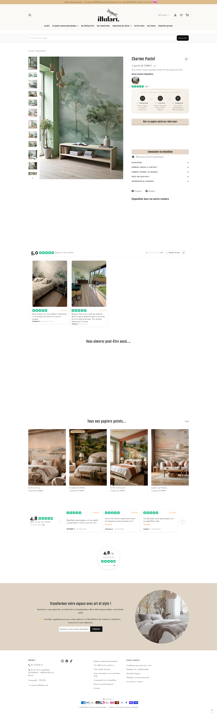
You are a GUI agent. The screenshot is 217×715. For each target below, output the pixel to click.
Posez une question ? (141, 177)
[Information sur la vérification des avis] (147, 253)
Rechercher (182, 38)
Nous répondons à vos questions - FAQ (107, 674)
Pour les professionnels (103, 684)
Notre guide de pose (102, 669)
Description (137, 163)
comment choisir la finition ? (145, 167)
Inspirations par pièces (121, 26)
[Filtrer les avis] (184, 253)
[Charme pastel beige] (136, 80)
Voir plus (108, 524)
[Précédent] (60, 520)
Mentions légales (133, 673)
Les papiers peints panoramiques (64, 26)
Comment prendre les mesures (145, 172)
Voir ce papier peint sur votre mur (160, 121)
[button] (164, 15)
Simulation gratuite (165, 26)
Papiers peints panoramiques (106, 661)
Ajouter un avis (174, 252)
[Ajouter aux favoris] (186, 59)
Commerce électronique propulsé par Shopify (123, 707)
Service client (139, 26)
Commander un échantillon (160, 151)
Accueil (46, 26)
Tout (187, 421)
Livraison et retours (135, 681)
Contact (97, 688)
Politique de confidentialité (138, 669)
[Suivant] (182, 520)
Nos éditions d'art (87, 26)
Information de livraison (143, 181)
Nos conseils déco (103, 26)
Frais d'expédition (150, 70)
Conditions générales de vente (139, 665)
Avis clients (151, 26)
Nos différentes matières (104, 665)
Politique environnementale (138, 677)
